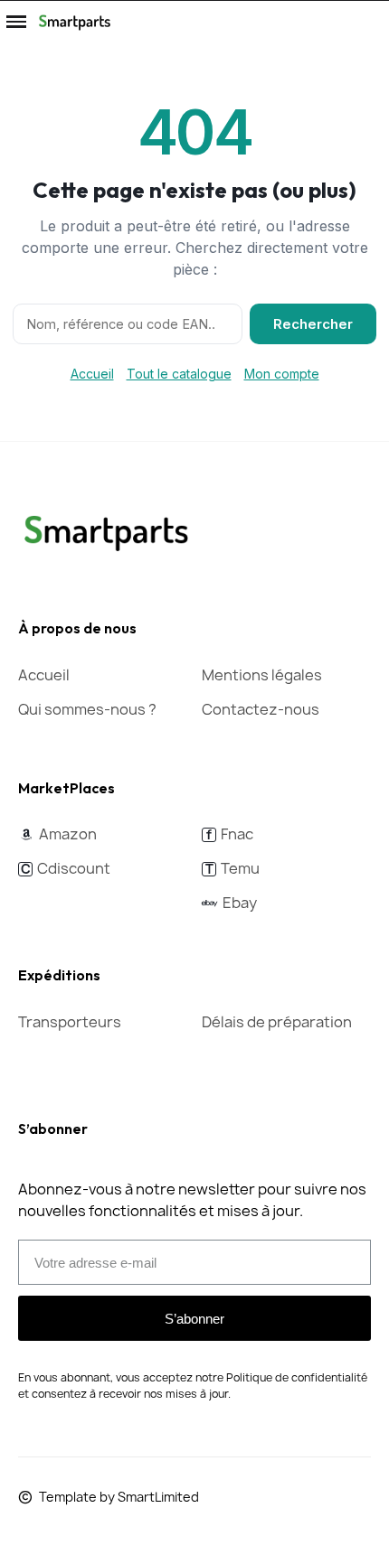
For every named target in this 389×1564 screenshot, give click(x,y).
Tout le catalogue (179, 373)
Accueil (92, 373)
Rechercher (313, 323)
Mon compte (281, 373)
